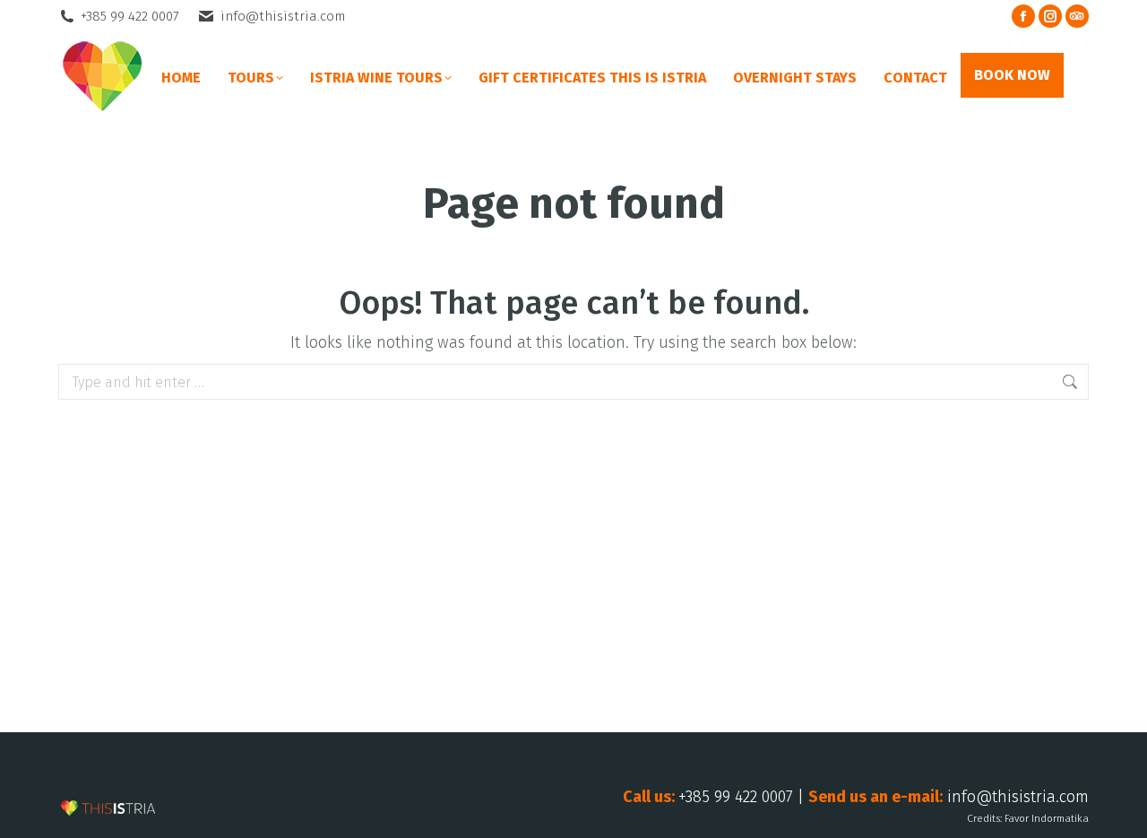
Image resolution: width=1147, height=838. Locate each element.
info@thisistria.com (282, 16)
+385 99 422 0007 (130, 16)
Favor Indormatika (1047, 818)
